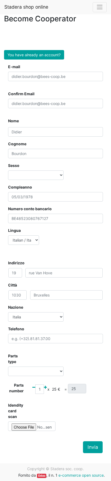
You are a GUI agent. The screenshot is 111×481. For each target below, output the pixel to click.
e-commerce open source (81, 475)
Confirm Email (21, 93)
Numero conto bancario (30, 208)
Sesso (13, 165)
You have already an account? (34, 54)
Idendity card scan (15, 411)
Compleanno (20, 187)
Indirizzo (16, 263)
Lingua (14, 230)
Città (12, 285)
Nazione (15, 307)
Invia (93, 447)
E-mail (14, 66)
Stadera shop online (26, 7)
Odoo (41, 475)
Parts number (16, 388)
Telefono (16, 329)
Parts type (13, 359)
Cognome (17, 143)
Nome (13, 120)
